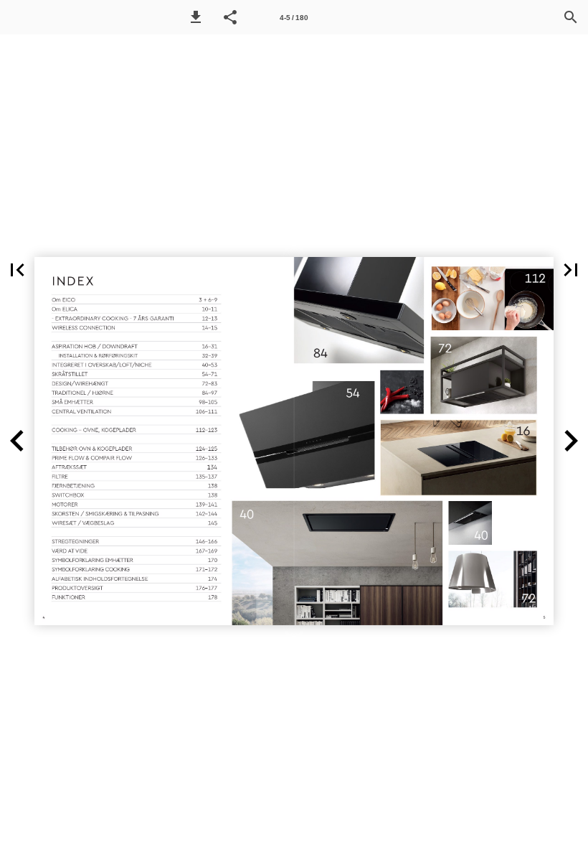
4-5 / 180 (294, 18)
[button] (196, 17)
